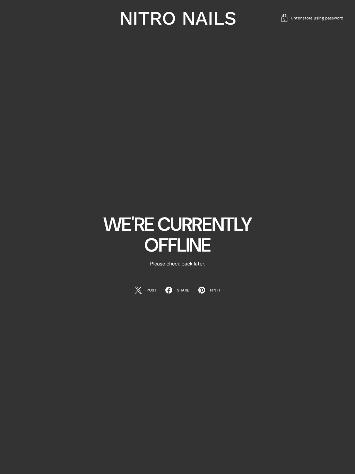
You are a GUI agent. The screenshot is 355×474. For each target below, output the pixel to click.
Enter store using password (317, 18)
